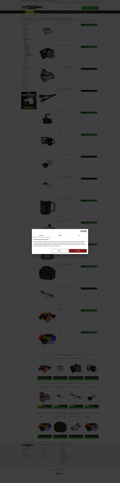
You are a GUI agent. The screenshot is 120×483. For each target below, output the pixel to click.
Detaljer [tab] (60, 235)
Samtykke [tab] (41, 235)
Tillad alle (78, 250)
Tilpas (59, 250)
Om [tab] (79, 235)
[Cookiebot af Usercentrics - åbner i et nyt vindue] (81, 231)
